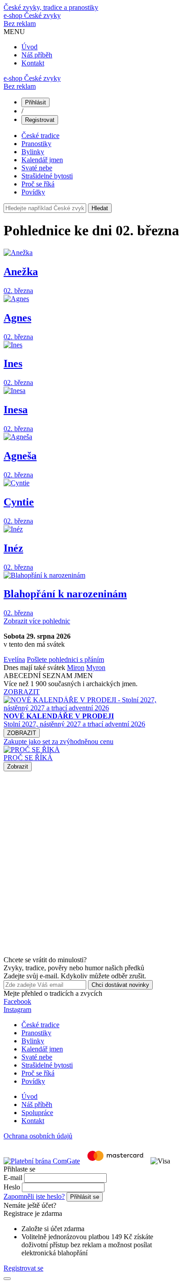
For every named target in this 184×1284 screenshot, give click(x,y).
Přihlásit (35, 102)
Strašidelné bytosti (47, 176)
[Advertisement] (92, 863)
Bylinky (32, 152)
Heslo (12, 1187)
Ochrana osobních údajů (38, 1136)
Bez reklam (20, 23)
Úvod (29, 47)
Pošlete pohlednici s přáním (65, 659)
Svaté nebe (36, 168)
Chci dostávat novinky (120, 984)
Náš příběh (36, 55)
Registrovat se (23, 1268)
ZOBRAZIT (22, 692)
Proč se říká (37, 184)
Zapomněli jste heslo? (34, 1196)
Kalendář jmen (42, 160)
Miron (75, 667)
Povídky (33, 192)
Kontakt (32, 63)
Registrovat (39, 120)
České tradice (40, 135)
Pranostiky (36, 143)
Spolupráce (37, 1112)
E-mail (13, 1177)
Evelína (14, 659)
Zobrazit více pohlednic (37, 621)
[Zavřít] (7, 1278)
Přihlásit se (84, 1196)
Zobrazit (17, 766)
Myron (95, 667)
